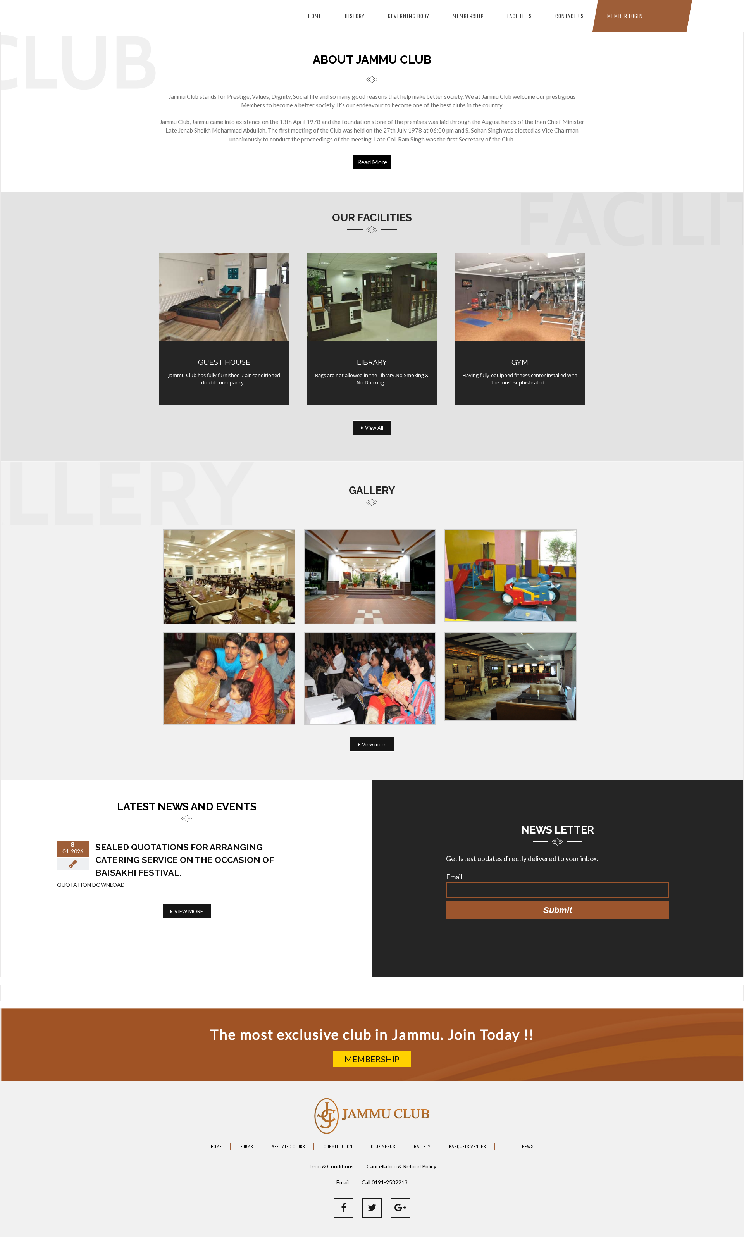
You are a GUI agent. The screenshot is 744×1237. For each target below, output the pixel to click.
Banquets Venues (467, 1146)
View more (374, 744)
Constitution (338, 1146)
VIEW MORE (188, 911)
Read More (372, 161)
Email (454, 876)
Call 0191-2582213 (385, 1182)
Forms (246, 1146)
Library (372, 362)
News (528, 1146)
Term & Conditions (331, 1166)
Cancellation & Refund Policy (401, 1166)
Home (216, 1146)
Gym (520, 362)
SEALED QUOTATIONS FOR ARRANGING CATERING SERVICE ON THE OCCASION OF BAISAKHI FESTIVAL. (184, 860)
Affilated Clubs (288, 1146)
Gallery (422, 1146)
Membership (372, 1059)
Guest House (224, 362)
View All (374, 428)
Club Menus (383, 1146)
